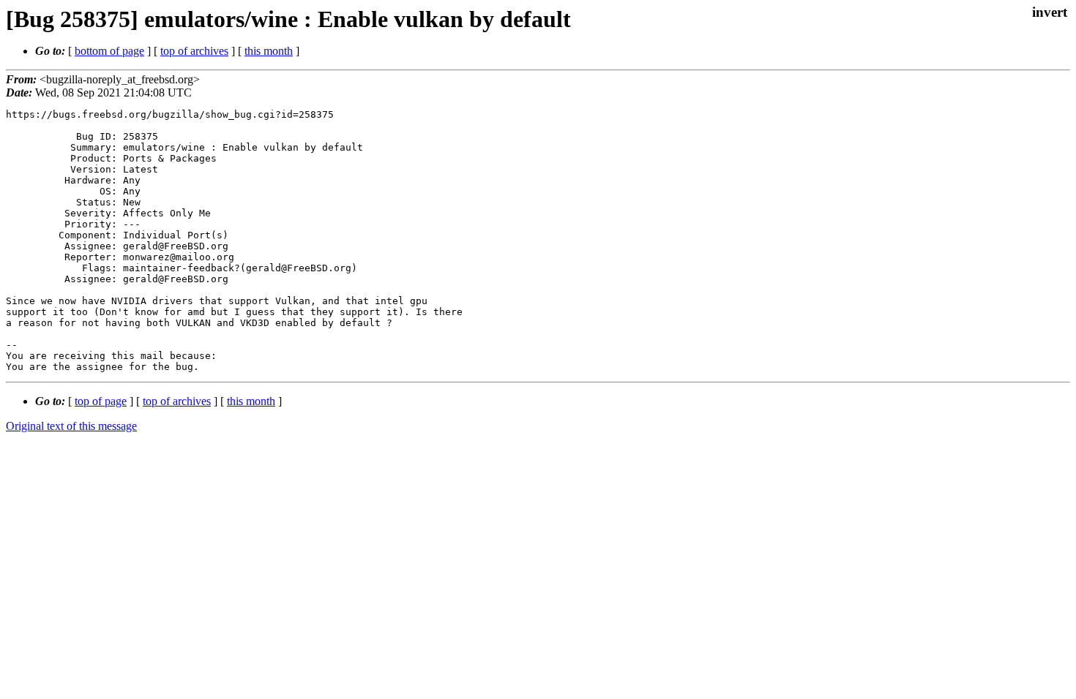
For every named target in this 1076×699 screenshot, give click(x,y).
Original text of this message (71, 426)
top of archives (194, 51)
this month (268, 51)
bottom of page (109, 51)
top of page (101, 401)
